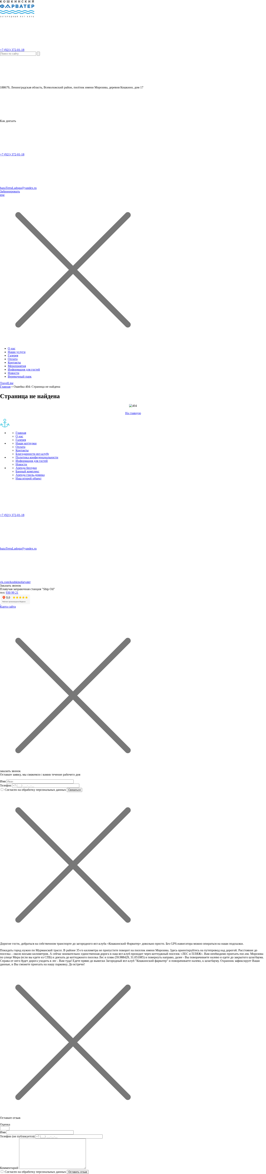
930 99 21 (12, 592)
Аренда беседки (26, 468)
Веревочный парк (20, 376)
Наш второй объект (28, 478)
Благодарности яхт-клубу (32, 453)
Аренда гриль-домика (30, 475)
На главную (133, 413)
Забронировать (10, 191)
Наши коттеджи (26, 443)
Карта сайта (8, 606)
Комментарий (9, 1168)
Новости (13, 373)
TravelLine (6, 383)
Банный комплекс (27, 471)
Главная (5, 386)
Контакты (14, 362)
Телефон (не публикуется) (17, 1136)
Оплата (13, 359)
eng (2, 195)
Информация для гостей (24, 369)
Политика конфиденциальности (37, 457)
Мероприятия (17, 366)
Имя (3, 781)
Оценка (5, 1124)
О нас (11, 348)
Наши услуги (17, 352)
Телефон (5, 785)
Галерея (13, 355)
